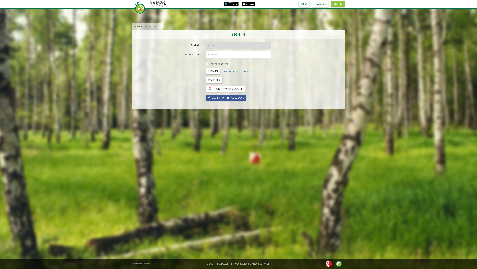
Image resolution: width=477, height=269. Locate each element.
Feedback (222, 263)
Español (264, 263)
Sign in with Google (228, 89)
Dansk (253, 263)
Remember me (219, 63)
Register (214, 80)
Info (304, 3)
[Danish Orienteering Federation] (328, 263)
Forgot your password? (238, 71)
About (211, 263)
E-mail (195, 45)
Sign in (338, 3)
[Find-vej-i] (337, 263)
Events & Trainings (147, 26)
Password (192, 54)
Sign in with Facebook (227, 97)
